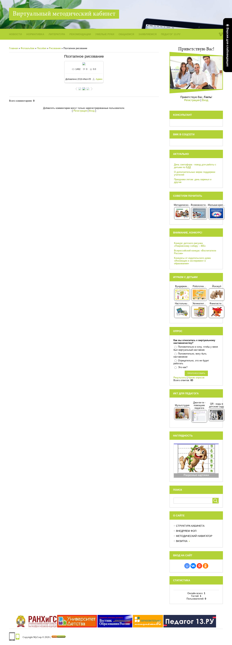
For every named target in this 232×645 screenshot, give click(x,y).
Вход (92, 110)
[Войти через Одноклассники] (205, 566)
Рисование (55, 48)
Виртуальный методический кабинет (64, 14)
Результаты (179, 377)
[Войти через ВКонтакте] (193, 566)
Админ (99, 79)
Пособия (41, 48)
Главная (13, 48)
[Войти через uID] (187, 566)
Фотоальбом (27, 48)
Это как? (182, 367)
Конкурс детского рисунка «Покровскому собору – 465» (190, 244)
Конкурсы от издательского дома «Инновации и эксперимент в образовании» (192, 261)
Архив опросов (196, 377)
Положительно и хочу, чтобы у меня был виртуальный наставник (195, 348)
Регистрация (80, 110)
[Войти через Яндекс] (199, 566)
